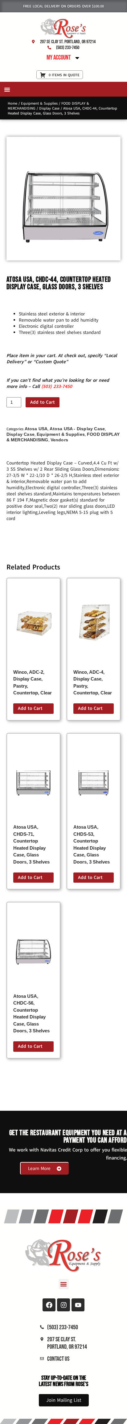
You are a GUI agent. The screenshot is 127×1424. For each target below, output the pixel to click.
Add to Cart (42, 402)
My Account (59, 57)
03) (48, 386)
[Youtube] (78, 1304)
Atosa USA (36, 428)
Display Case (49, 108)
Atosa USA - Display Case (77, 428)
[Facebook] (49, 1304)
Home (12, 103)
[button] (7, 89)
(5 (43, 386)
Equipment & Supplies (39, 103)
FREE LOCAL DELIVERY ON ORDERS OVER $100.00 (63, 6)
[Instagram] (63, 1304)
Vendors (59, 439)
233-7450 (62, 386)
